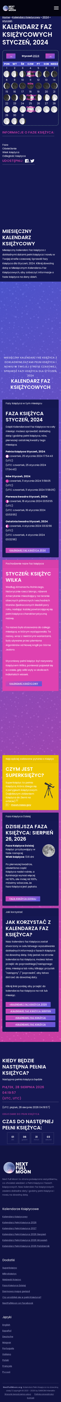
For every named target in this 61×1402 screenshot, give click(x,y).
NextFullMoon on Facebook (17, 1303)
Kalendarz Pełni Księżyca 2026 (19, 1222)
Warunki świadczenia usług (18, 1394)
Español (6, 1330)
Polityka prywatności (44, 1394)
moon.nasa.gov (21, 805)
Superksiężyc (9, 1267)
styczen (7, 21)
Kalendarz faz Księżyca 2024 (28, 550)
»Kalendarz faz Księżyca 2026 (28, 1004)
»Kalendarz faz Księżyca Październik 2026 (30, 1025)
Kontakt (30, 1398)
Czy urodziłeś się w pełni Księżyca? (21, 1297)
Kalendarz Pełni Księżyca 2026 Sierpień (24, 1234)
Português (8, 1348)
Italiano (6, 1354)
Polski (5, 1360)
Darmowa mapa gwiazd (16, 1291)
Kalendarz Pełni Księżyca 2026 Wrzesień (24, 1240)
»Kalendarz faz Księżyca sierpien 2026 (30, 1012)
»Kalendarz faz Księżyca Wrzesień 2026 (30, 1018)
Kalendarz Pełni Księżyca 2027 (19, 1228)
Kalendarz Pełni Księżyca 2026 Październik (26, 1246)
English (6, 1324)
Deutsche (7, 1336)
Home (6, 17)
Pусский (6, 1371)
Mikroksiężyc (9, 1273)
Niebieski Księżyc (11, 1279)
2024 (45, 17)
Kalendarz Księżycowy (26, 17)
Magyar (6, 1342)
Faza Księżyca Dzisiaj (23, 898)
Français (7, 1366)
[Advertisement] (30, 198)
